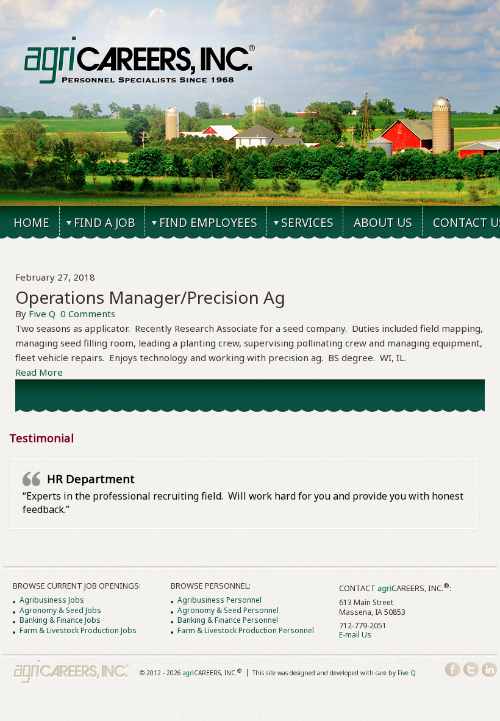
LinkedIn (489, 669)
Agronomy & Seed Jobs (60, 610)
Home (31, 223)
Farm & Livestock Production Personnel (245, 630)
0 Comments (87, 313)
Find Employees (208, 223)
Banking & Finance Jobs (60, 620)
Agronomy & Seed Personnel (228, 610)
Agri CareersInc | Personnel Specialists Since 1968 (71, 672)
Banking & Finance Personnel (227, 620)
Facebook (452, 669)
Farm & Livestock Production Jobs (78, 630)
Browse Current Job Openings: (77, 585)
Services (307, 223)
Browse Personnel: (211, 585)
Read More (39, 372)
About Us (383, 223)
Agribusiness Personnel (219, 600)
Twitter (471, 669)
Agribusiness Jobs (52, 600)
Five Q (42, 313)
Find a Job (104, 223)
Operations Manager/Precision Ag (150, 297)
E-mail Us (355, 635)
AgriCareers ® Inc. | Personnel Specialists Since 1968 (139, 60)
